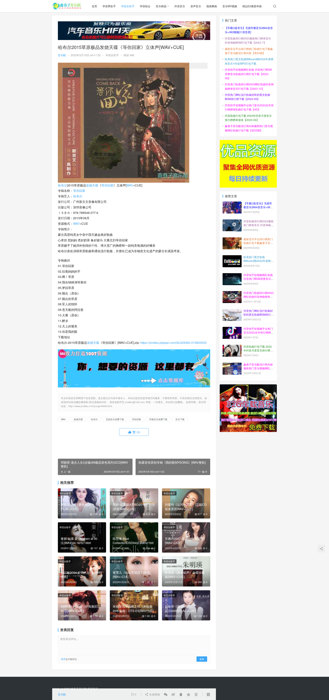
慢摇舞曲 (211, 6)
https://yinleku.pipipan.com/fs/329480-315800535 (173, 342)
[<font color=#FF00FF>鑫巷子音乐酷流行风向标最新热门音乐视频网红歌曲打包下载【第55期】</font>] (232, 365)
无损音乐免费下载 (115, 419)
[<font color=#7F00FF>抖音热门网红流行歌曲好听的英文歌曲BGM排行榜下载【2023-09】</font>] (232, 311)
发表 (202, 659)
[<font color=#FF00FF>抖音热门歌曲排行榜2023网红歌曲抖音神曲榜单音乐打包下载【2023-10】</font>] (232, 293)
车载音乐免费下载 (158, 419)
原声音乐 (195, 6)
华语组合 (145, 6)
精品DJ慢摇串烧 (252, 6)
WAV (129, 185)
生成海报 (154, 694)
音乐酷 (62, 55)
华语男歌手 (109, 6)
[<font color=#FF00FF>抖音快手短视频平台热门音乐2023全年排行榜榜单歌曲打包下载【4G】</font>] (232, 329)
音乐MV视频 (229, 6)
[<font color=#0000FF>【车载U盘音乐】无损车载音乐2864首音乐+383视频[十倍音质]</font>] (232, 204)
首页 (94, 6)
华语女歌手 (127, 6)
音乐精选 (161, 6)
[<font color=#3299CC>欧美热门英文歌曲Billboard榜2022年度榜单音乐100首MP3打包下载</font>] (232, 257)
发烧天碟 (92, 185)
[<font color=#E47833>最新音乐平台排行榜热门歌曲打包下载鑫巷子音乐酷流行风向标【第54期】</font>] (232, 239)
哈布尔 (62, 185)
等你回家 (107, 185)
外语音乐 (179, 6)
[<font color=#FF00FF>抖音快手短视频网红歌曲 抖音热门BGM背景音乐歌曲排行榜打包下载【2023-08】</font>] (232, 275)
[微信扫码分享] (165, 694)
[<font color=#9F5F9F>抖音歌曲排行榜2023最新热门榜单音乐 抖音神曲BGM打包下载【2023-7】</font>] (232, 221)
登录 (63, 659)
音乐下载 (179, 419)
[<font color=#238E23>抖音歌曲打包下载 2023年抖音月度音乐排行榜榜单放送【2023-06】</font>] (232, 347)
